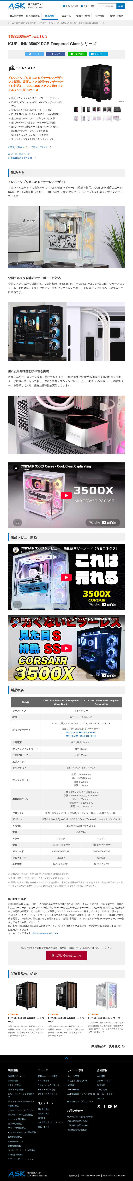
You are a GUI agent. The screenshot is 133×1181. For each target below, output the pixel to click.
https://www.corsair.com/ (45, 933)
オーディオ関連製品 (17, 1119)
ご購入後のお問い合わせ (78, 1125)
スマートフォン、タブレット (20, 1110)
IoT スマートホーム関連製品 (20, 1115)
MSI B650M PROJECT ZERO (81, 736)
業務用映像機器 (15, 1146)
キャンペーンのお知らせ (48, 1085)
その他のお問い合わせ (77, 1130)
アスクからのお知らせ (47, 1094)
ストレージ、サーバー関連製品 (21, 1150)
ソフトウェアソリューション (20, 1159)
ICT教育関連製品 (15, 1154)
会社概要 (101, 1076)
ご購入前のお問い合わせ (78, 1121)
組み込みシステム (16, 1141)
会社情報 (99, 16)
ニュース (66, 16)
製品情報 (49, 16)
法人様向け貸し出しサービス (50, 1122)
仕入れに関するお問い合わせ (80, 1116)
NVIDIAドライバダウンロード (80, 1101)
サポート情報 (83, 16)
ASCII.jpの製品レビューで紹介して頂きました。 (31, 147)
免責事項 (73, 1175)
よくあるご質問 (72, 6)
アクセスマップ (104, 1080)
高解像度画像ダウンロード (23, 158)
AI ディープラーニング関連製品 (22, 1132)
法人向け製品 (33, 16)
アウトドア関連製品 (17, 1128)
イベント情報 (43, 1080)
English (100, 1098)
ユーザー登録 (73, 1089)
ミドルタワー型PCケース (48, 23)
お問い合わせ (116, 16)
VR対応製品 (13, 1106)
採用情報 (101, 1085)
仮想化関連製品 (15, 1137)
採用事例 (42, 1118)
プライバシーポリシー (90, 1175)
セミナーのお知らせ (46, 1089)
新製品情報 (13, 1080)
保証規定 (71, 1085)
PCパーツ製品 (14, 1085)
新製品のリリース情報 (47, 1076)
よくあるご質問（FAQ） (78, 1080)
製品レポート (43, 1127)
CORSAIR (30, 23)
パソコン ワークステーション (21, 1101)
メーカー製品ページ (20, 154)
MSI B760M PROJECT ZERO (81, 732)
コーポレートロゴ (105, 1094)
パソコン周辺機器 (16, 1089)
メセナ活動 (102, 1089)
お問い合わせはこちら (68, 955)
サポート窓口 (89, 6)
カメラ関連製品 (15, 1124)
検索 (120, 6)
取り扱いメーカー (16, 1076)
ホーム (11, 23)
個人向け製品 (16, 16)
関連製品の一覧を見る (106, 1046)
